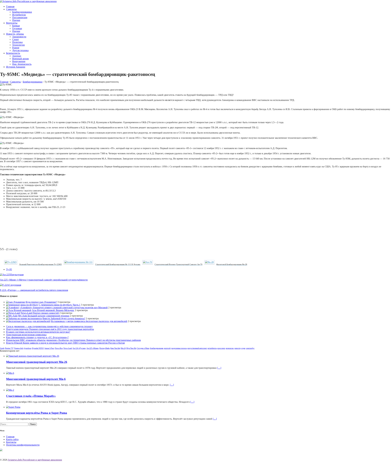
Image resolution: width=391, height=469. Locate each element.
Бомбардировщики (22, 12)
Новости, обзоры (15, 34)
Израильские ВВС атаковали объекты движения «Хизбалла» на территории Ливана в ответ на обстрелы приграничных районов (73, 340)
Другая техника (20, 50)
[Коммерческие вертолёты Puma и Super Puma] (13, 407)
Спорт (15, 39)
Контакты (11, 442)
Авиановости (19, 36)
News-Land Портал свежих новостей (40, 313)
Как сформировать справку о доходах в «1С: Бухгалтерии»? (37, 337)
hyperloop (27, 348)
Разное (15, 47)
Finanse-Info (18, 348)
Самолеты (11, 9)
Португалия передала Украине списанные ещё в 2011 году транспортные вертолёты (50, 329)
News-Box (59, 348)
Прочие (16, 20)
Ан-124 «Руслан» (79, 348)
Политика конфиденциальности (23, 445)
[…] (219, 368)
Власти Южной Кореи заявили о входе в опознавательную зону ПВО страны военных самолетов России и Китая (65, 343)
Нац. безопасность (21, 64)
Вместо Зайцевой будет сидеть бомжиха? (63, 318)
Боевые (16, 25)
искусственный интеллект (197, 348)
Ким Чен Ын (115, 348)
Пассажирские (19, 17)
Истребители (19, 14)
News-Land (67, 348)
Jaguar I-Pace (49, 348)
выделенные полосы (179, 348)
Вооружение (18, 61)
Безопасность (13, 53)
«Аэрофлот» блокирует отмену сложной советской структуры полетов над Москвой (64, 307)
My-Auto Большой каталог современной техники (43, 315)
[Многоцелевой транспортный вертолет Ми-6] (10, 373)
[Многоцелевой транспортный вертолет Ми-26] (32, 356)
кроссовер (221, 348)
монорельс (230, 348)
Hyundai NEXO (38, 348)
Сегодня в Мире (143, 348)
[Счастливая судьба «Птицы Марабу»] (10, 390)
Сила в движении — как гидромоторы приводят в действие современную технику (49, 326)
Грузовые (17, 28)
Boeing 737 (9, 348)
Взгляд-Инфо (104, 348)
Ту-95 (9, 269)
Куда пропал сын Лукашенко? (41, 302)
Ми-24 (123, 348)
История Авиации (15, 67)
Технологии (18, 45)
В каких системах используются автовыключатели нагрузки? (38, 332)
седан (243, 348)
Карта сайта (12, 439)
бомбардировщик (156, 348)
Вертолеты (11, 23)
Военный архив (20, 58)
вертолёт (167, 348)
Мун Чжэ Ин (131, 348)
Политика (17, 42)
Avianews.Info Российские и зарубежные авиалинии (35, 459)
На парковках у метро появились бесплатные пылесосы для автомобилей (89, 321)
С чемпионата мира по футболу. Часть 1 (59, 304)
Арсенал (16, 56)
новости (237, 348)
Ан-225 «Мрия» (92, 348)
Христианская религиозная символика (26, 334)
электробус (250, 348)
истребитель (212, 348)
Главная (10, 6)
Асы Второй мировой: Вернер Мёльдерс (53, 310)
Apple (2, 348)
